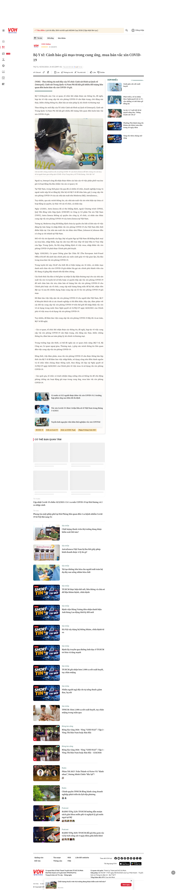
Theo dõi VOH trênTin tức (72, 67)
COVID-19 (40, 430)
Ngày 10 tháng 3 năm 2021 (88, 430)
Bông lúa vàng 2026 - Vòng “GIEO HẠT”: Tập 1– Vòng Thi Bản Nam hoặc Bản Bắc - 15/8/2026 (83, 751)
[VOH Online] (38, 872)
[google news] (131, 858)
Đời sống (50, 38)
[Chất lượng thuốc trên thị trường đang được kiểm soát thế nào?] (46, 532)
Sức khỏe (62, 38)
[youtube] (118, 858)
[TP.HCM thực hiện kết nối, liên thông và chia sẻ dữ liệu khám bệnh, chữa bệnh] (46, 593)
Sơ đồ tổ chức (44, 883)
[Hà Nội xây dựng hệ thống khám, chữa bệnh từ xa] (46, 633)
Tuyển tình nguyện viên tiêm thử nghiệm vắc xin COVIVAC (76, 422)
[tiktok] (122, 858)
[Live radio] (11, 54)
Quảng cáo (38, 858)
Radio (64, 768)
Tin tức (39, 38)
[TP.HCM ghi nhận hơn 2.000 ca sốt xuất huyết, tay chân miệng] (46, 673)
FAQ (69, 861)
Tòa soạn (57, 858)
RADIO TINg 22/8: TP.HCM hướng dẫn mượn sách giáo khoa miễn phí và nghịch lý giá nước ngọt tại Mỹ (82, 814)
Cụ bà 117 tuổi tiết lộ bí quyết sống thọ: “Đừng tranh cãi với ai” (132, 112)
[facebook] (48, 72)
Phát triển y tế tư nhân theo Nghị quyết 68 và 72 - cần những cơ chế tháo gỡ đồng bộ (133, 100)
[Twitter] (137, 858)
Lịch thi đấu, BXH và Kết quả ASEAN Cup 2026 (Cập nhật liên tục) (71, 30)
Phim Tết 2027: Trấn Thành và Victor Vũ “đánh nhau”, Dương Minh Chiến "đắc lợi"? (83, 773)
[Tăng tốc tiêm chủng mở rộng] (114, 139)
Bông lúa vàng (67, 726)
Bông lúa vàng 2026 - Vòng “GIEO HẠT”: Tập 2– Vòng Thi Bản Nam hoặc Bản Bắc (83, 731)
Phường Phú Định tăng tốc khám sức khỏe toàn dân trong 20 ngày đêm (133, 125)
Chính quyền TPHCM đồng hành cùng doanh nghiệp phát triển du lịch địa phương (82, 793)
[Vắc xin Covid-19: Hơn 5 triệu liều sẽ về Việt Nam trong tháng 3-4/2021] (42, 409)
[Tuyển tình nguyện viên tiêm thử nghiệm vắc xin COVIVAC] (42, 422)
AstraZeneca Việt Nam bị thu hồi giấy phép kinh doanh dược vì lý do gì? (81, 550)
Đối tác (37, 861)
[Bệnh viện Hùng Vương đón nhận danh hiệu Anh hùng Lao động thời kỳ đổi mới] (46, 613)
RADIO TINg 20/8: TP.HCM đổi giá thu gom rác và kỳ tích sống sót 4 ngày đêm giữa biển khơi (83, 834)
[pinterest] (125, 858)
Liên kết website (82, 858)
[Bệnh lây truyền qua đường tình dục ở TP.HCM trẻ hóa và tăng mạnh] (46, 653)
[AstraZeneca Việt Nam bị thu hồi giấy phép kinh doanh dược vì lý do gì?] (46, 553)
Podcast (65, 808)
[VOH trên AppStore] (124, 864)
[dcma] (134, 858)
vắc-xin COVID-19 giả (68, 430)
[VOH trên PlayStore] (136, 864)
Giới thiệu (36, 883)
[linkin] (128, 858)
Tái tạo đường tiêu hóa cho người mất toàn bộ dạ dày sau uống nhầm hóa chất (82, 571)
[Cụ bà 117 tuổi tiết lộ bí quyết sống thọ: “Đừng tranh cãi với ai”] (114, 113)
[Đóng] (131, 880)
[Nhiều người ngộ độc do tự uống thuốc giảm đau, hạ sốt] (46, 693)
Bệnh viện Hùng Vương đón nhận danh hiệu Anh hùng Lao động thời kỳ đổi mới (82, 611)
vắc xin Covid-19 (52, 430)
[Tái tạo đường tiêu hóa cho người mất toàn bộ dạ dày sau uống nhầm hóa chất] (46, 573)
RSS (69, 858)
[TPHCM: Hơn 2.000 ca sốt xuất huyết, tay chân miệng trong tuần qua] (46, 713)
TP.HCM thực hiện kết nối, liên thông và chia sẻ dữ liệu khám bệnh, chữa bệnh (83, 591)
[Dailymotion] (140, 858)
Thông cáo (57, 861)
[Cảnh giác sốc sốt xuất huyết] (114, 87)
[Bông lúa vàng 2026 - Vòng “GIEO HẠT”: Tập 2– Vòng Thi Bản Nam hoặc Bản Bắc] (46, 733)
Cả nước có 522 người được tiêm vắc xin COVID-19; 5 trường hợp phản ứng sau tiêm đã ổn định (76, 396)
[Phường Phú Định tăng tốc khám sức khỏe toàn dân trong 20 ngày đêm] (114, 126)
